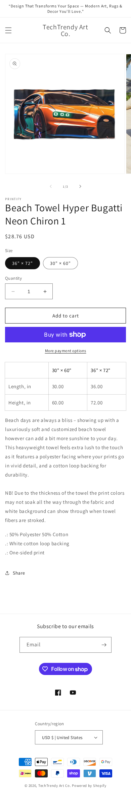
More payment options (65, 350)
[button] (8, 30)
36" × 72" (22, 263)
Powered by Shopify (89, 785)
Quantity (13, 278)
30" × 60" (60, 263)
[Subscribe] (103, 645)
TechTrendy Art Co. (54, 785)
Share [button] (19, 573)
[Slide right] (80, 186)
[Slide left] (50, 186)
